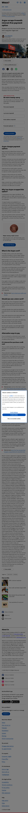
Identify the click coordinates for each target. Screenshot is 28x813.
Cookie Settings (14, 412)
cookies (11, 395)
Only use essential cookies (14, 418)
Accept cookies (14, 415)
